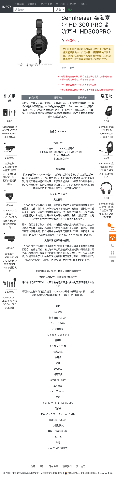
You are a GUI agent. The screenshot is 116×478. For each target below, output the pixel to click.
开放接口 (83, 4)
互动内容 (82, 97)
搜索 (70, 9)
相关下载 (58, 97)
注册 (33, 466)
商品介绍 (33, 97)
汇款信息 (71, 4)
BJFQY (6, 6)
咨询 (72, 67)
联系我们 (67, 466)
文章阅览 (32, 4)
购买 (64, 67)
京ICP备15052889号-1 (53, 473)
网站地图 (53, 466)
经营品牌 (19, 4)
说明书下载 (46, 4)
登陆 (42, 466)
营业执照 (80, 466)
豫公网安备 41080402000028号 (82, 473)
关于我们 (60, 4)
